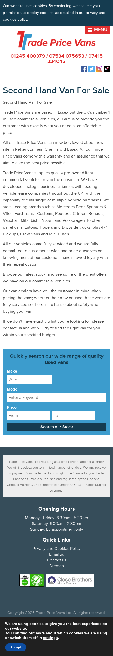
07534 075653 (66, 56)
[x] (107, 19)
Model (12, 389)
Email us (56, 554)
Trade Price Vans (56, 40)
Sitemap (56, 565)
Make (12, 371)
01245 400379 (28, 56)
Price (12, 407)
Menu (100, 30)
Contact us (56, 560)
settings (50, 638)
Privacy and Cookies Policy (57, 548)
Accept (15, 647)
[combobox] (29, 379)
